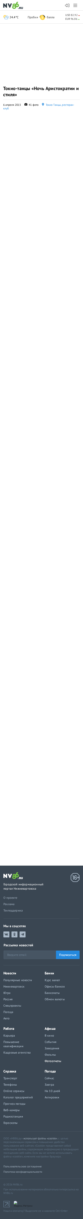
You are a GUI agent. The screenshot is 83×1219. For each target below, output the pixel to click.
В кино (49, 1035)
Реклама (8, 904)
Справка (9, 1071)
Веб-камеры (11, 1110)
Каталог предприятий (18, 1097)
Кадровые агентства (17, 1052)
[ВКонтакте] (6, 934)
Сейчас (49, 1078)
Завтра (49, 1084)
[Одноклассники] (14, 934)
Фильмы (50, 1055)
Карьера (9, 1035)
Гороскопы (10, 1123)
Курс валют (52, 980)
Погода (8, 1012)
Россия (8, 999)
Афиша (50, 1028)
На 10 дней (52, 1091)
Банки (49, 973)
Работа (8, 1028)
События (50, 1042)
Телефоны (10, 1084)
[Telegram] (23, 934)
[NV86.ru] (14, 5)
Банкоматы (52, 993)
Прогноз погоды (14, 1104)
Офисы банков (55, 986)
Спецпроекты (12, 1005)
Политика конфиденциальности (22, 1172)
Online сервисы (13, 1091)
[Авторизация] (67, 5)
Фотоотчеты (53, 1061)
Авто (6, 1018)
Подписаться (67, 955)
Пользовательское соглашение (22, 1166)
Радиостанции (13, 1116)
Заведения (52, 1048)
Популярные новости (17, 980)
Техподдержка (13, 910)
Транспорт (10, 1078)
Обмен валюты (55, 999)
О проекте (10, 898)
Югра (7, 993)
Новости (9, 973)
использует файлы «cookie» (40, 1138)
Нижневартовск (13, 986)
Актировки (52, 1097)
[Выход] (75, 5)
